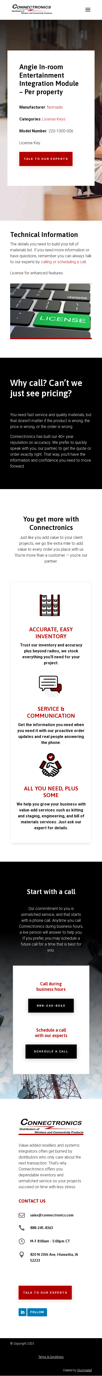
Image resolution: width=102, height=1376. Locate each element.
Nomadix (55, 107)
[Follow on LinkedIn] (22, 1312)
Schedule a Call (51, 1051)
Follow (37, 1312)
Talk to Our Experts (46, 159)
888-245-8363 (51, 1005)
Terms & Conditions (51, 1357)
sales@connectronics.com (52, 1215)
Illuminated (84, 1370)
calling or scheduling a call (63, 262)
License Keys (53, 119)
